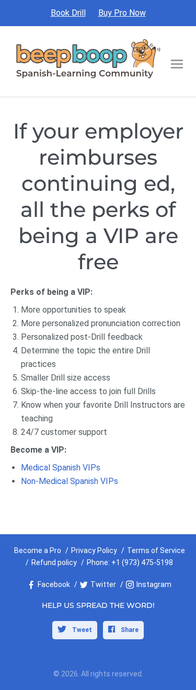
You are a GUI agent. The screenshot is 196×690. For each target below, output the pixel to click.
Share (129, 630)
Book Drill (68, 13)
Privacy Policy (94, 550)
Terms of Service (156, 550)
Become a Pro (37, 550)
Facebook (54, 584)
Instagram (153, 584)
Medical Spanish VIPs (60, 468)
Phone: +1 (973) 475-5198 (130, 562)
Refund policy (54, 562)
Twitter (103, 584)
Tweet (81, 630)
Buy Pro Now (122, 13)
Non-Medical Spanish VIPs (69, 481)
